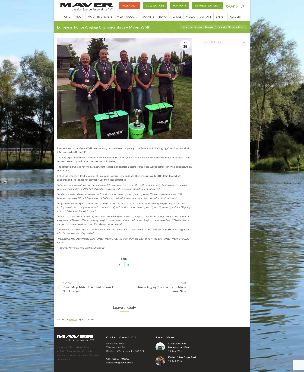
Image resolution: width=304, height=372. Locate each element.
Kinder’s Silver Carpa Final (182, 357)
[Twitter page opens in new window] (227, 6)
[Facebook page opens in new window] (230, 6)
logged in (73, 319)
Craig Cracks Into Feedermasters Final (179, 345)
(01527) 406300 (120, 358)
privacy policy (63, 359)
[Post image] (160, 347)
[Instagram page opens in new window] (237, 6)
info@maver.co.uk (123, 362)
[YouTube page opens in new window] (233, 6)
